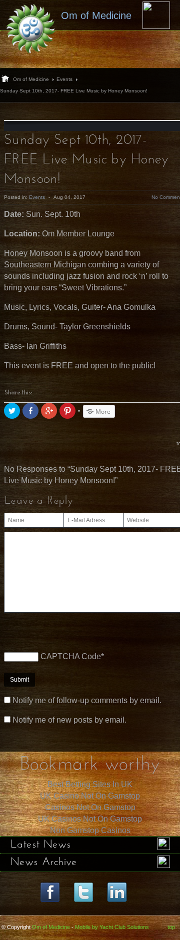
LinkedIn (117, 892)
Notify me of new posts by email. (69, 720)
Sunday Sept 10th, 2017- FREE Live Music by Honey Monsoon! (86, 159)
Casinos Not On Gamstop (90, 807)
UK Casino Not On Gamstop (90, 796)
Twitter (84, 892)
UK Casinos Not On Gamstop (90, 819)
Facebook (50, 892)
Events (64, 79)
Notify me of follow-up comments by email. (87, 700)
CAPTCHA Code (70, 656)
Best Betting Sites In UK (90, 784)
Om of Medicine (31, 79)
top (171, 927)
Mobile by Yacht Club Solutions (112, 927)
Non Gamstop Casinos (90, 830)
